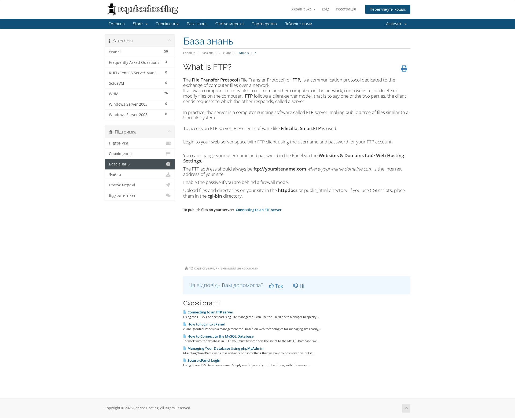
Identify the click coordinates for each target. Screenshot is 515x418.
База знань (197, 23)
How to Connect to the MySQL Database (220, 336)
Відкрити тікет (122, 195)
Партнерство (264, 23)
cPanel (227, 53)
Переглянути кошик (388, 9)
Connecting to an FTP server (210, 312)
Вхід (325, 9)
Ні (301, 286)
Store (139, 23)
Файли (115, 174)
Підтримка (118, 143)
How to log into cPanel (206, 324)
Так (278, 286)
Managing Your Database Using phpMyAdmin (225, 348)
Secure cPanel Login (203, 360)
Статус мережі (229, 23)
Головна (117, 23)
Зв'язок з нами (298, 23)
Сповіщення (167, 23)
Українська (302, 9)
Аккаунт (395, 23)
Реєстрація (346, 9)
